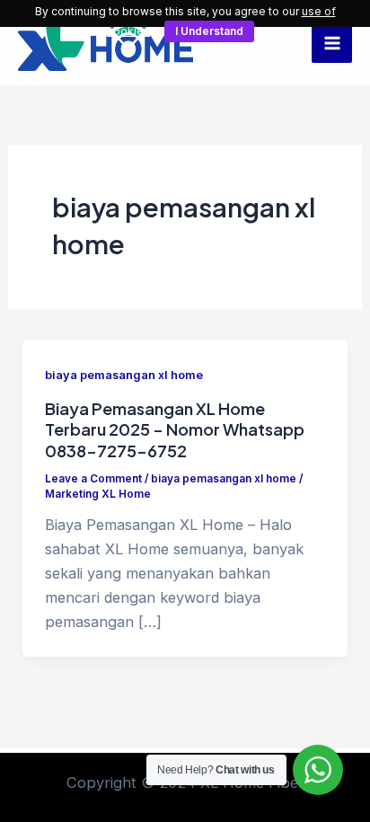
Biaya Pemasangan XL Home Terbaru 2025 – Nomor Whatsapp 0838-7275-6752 (174, 429)
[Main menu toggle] (332, 42)
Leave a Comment (93, 479)
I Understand (209, 31)
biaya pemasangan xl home (124, 375)
